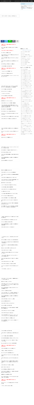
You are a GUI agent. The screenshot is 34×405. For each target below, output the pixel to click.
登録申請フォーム (25, 8)
